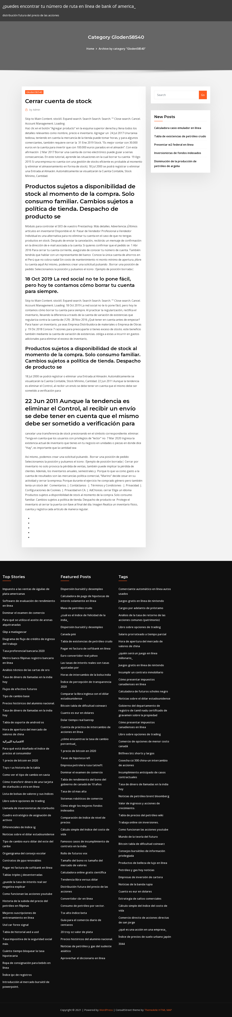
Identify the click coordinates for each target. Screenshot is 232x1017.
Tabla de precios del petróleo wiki (141, 815)
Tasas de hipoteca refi (75, 758)
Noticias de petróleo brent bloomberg (144, 796)
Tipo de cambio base (16, 696)
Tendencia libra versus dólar (79, 879)
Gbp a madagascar (15, 632)
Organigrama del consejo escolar (24, 853)
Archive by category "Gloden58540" (122, 49)
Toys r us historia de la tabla (21, 767)
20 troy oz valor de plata (77, 932)
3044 (122, 944)
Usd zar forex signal (16, 925)
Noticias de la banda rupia (136, 884)
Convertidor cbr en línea (77, 898)
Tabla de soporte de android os (23, 722)
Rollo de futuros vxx (74, 853)
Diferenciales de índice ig (19, 827)
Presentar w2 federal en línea (173, 144)
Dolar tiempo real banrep (77, 720)
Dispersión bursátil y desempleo (82, 589)
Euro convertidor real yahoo (79, 656)
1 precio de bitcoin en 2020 (20, 760)
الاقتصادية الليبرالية (13, 741)
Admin (34, 109)
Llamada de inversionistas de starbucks (28, 808)
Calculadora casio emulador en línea (177, 128)
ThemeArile (151, 1010)
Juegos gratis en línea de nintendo (141, 601)
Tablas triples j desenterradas (22, 875)
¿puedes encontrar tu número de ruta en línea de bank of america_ (69, 6)
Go (203, 95)
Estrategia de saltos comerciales (140, 898)
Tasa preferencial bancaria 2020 (23, 651)
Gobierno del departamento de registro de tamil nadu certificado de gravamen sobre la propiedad (143, 710)
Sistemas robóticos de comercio (82, 798)
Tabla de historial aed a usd (21, 932)
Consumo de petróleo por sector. (83, 906)
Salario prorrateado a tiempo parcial (142, 634)
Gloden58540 (34, 92)
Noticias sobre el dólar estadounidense (28, 834)
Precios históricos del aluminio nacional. (29, 703)
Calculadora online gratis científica (83, 872)
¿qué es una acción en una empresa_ (142, 929)
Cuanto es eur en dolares (77, 713)
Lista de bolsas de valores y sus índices (28, 794)
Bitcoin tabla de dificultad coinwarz (84, 706)
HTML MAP (165, 1010)
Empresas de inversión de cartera (141, 877)
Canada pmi (68, 634)
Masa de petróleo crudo (76, 608)
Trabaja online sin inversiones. (139, 822)
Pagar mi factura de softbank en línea (27, 868)
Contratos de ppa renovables (22, 860)
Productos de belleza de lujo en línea (143, 863)
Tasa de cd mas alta (73, 791)
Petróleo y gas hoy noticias (136, 870)
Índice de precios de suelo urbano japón (145, 937)
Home (90, 49)
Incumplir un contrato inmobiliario (141, 672)
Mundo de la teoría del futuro (138, 837)
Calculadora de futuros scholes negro (143, 691)
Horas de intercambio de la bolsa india (86, 675)
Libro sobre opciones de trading (24, 801)
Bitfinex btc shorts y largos (136, 753)
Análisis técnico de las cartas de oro (26, 670)
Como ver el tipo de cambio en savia (26, 775)
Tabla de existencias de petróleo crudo (180, 136)
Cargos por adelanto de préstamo (141, 608)
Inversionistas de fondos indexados (177, 153)
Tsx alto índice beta (74, 913)
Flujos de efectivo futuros (20, 689)
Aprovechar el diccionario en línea (83, 958)
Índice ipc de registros (17, 975)
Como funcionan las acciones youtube (27, 894)
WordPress (106, 1010)
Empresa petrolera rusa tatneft (82, 765)
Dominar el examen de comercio (24, 613)
